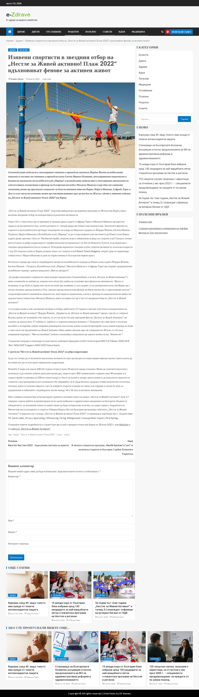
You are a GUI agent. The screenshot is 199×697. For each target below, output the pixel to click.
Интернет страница (18, 543)
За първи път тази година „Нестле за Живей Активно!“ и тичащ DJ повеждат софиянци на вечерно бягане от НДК (164, 202)
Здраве (21, 31)
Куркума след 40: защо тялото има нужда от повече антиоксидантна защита (27, 606)
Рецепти (73, 31)
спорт (59, 434)
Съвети (107, 31)
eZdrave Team (33, 613)
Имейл (12, 531)
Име (11, 520)
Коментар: (14, 476)
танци (66, 434)
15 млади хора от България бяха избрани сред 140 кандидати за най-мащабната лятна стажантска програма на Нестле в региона (70, 609)
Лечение (144, 78)
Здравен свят (145, 221)
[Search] (162, 32)
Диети (35, 31)
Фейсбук (123, 424)
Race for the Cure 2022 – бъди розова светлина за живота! (38, 443)
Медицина (138, 31)
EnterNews (110, 693)
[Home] (10, 31)
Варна (16, 434)
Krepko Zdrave (17, 79)
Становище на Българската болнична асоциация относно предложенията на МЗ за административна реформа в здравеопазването (73, 673)
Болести (143, 54)
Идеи (122, 31)
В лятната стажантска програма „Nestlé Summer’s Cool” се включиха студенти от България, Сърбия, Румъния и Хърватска (102, 447)
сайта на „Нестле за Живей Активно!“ (30, 428)
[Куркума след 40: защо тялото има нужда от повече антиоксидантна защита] (27, 585)
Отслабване (53, 31)
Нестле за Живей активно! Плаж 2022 (38, 434)
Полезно (90, 31)
